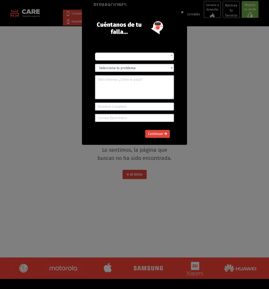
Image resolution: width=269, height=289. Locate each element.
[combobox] (134, 57)
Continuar (156, 134)
